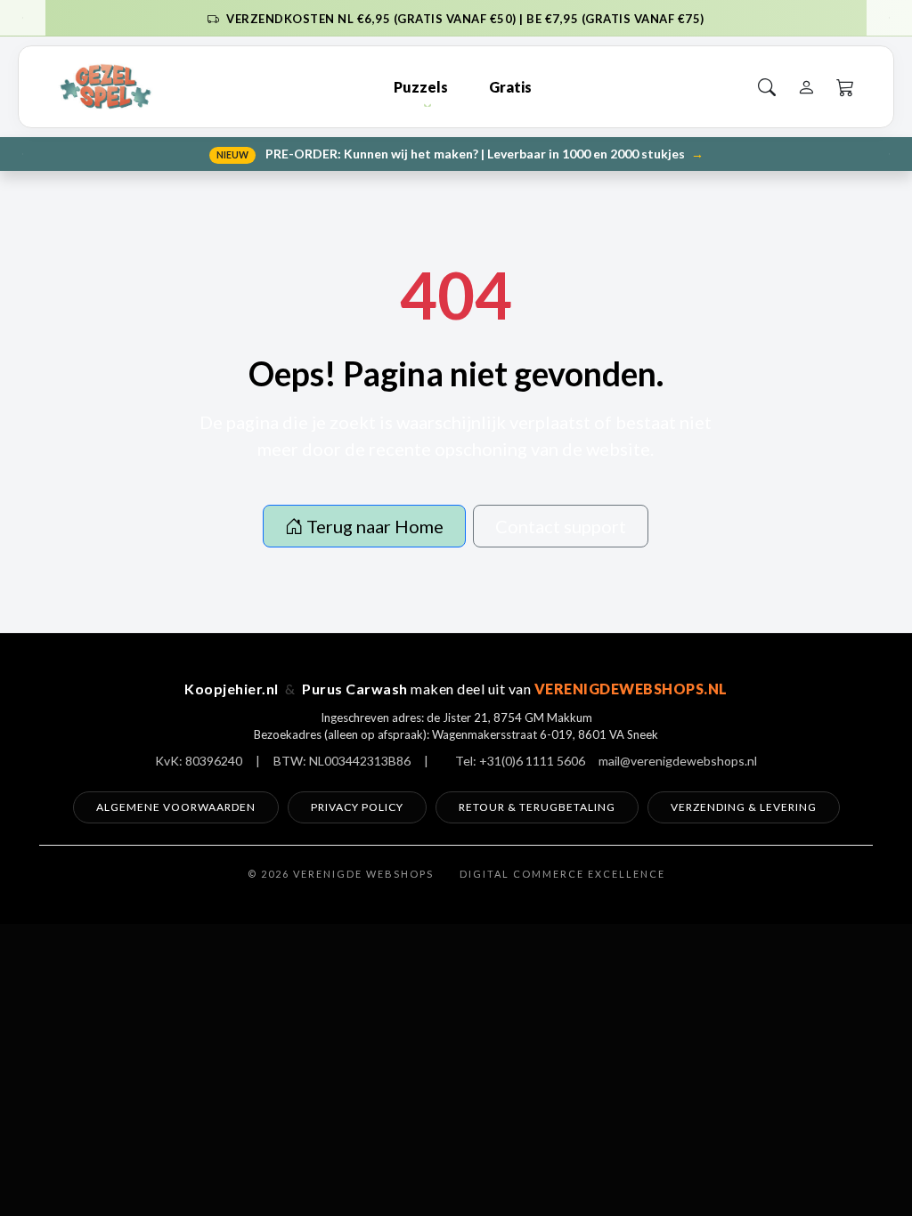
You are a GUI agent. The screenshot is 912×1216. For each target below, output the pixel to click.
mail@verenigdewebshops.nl (677, 760)
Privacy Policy (357, 807)
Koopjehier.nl (231, 688)
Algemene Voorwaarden (176, 807)
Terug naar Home (373, 526)
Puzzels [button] (421, 86)
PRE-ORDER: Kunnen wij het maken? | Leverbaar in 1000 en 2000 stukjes (460, 153)
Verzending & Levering (744, 807)
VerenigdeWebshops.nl (631, 688)
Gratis (510, 86)
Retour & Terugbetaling (537, 807)
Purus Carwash (355, 688)
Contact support (560, 526)
